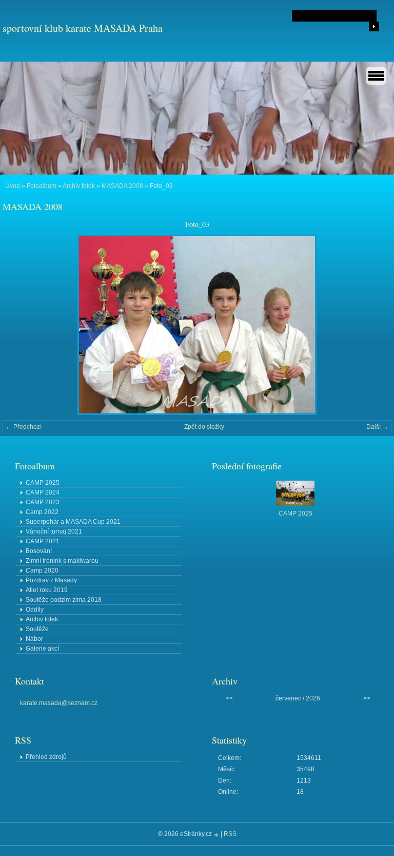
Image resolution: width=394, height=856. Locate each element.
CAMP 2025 (43, 482)
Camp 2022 (42, 512)
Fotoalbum (41, 185)
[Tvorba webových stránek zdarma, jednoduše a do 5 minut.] (217, 834)
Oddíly (35, 609)
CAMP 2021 (43, 541)
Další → (377, 426)
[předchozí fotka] (19, 325)
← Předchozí (24, 426)
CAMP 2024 (43, 492)
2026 (313, 698)
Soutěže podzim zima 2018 (64, 599)
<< (229, 698)
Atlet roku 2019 (47, 590)
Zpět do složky (204, 426)
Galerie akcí (42, 648)
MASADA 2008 (122, 185)
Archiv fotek (79, 185)
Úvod (12, 185)
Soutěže (37, 629)
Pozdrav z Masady (51, 580)
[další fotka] (374, 325)
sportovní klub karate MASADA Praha (83, 28)
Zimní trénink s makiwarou (62, 560)
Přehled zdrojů (46, 756)
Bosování (39, 551)
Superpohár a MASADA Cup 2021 (73, 521)
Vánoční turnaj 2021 (54, 531)
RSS (230, 834)
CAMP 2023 (43, 502)
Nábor (34, 638)
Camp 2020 (42, 570)
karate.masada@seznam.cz (58, 703)
